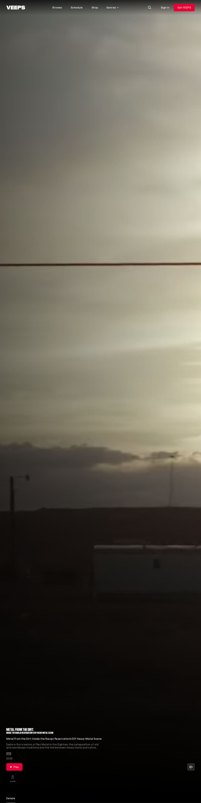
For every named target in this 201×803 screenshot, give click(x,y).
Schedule (77, 7)
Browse (57, 7)
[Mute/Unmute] (191, 767)
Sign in (165, 7)
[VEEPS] (15, 7)
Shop (95, 7)
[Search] (149, 7)
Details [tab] (10, 798)
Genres (111, 7)
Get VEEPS (184, 7)
